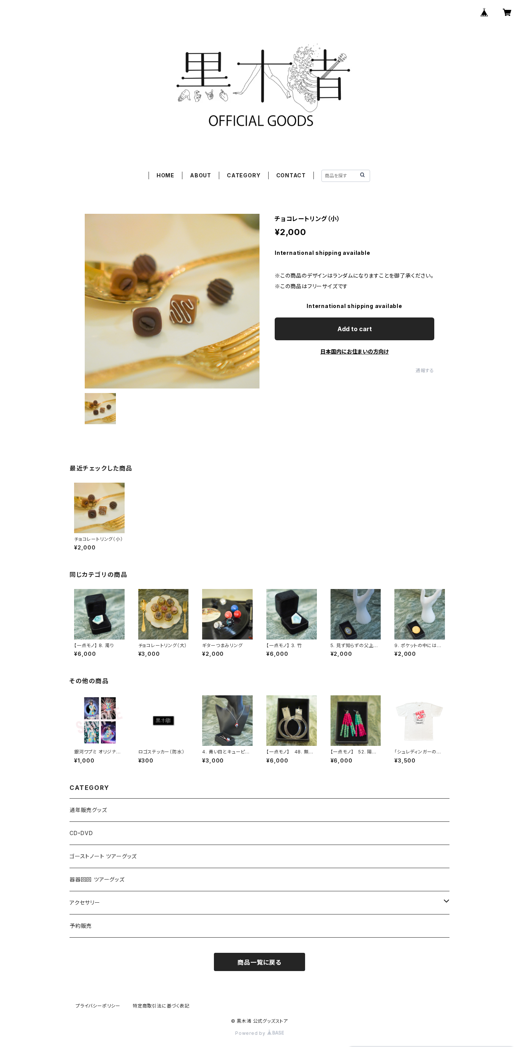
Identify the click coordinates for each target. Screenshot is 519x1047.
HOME (165, 175)
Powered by (251, 1033)
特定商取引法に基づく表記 (161, 1006)
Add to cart (354, 329)
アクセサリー (85, 902)
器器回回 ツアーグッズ (97, 879)
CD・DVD (81, 833)
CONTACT (291, 175)
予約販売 (81, 925)
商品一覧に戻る (259, 962)
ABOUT (200, 175)
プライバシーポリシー (98, 1006)
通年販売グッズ (88, 810)
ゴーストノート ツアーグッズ (103, 856)
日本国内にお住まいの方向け (354, 351)
